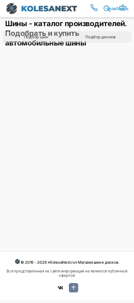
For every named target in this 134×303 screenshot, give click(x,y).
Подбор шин (36, 36)
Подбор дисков (100, 36)
